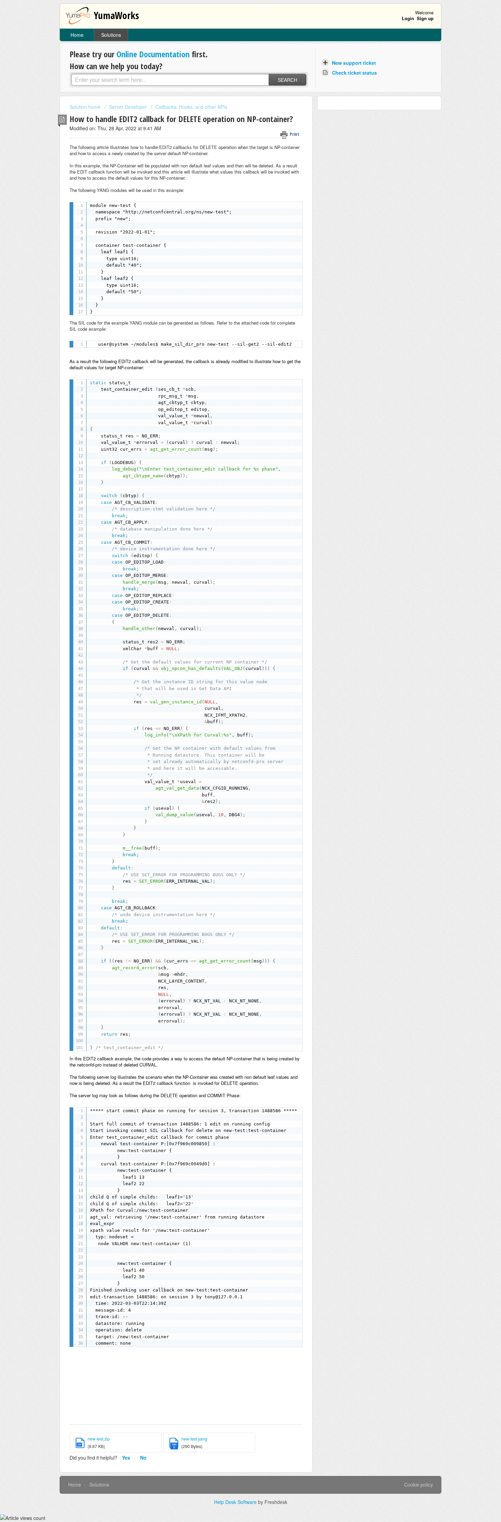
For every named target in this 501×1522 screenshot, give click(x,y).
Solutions (111, 34)
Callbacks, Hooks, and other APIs (191, 106)
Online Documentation (153, 54)
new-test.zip (99, 1439)
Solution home (86, 106)
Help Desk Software (236, 1501)
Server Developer (128, 106)
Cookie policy (418, 1484)
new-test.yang (194, 1439)
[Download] (237, 694)
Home (77, 34)
